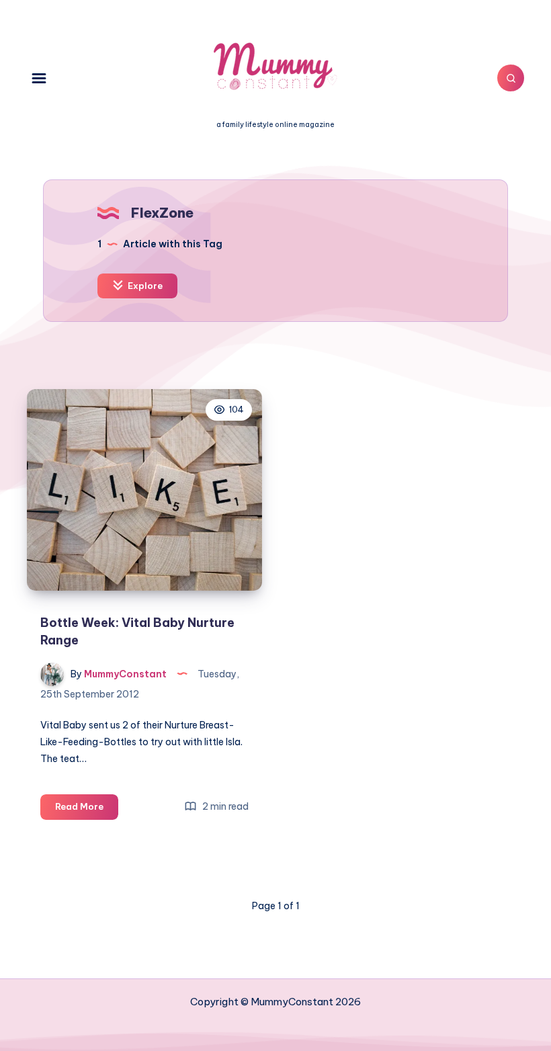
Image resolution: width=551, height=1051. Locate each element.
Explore (144, 285)
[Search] (510, 78)
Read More (86, 809)
